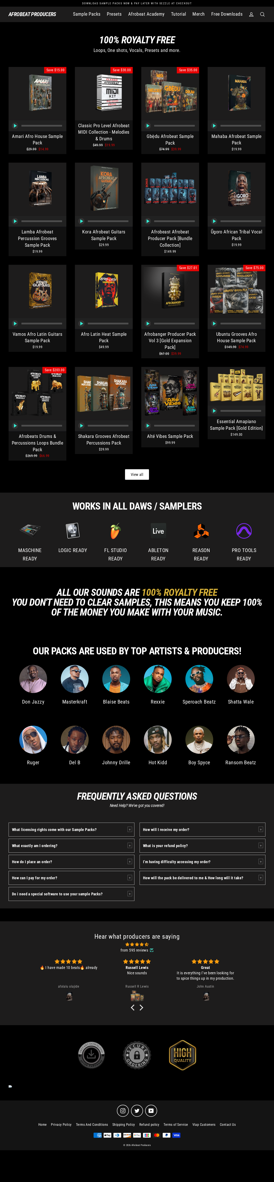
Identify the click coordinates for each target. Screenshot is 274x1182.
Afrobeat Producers (32, 14)
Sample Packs (86, 14)
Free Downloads (227, 14)
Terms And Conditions (92, 1125)
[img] (137, 944)
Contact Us (228, 1125)
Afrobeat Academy (146, 14)
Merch (198, 14)
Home (42, 1125)
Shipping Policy (123, 1125)
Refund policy (149, 1125)
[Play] (15, 126)
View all (137, 474)
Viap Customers (204, 1125)
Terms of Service (176, 1125)
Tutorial (178, 14)
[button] (134, 1007)
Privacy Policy (61, 1125)
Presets (114, 14)
